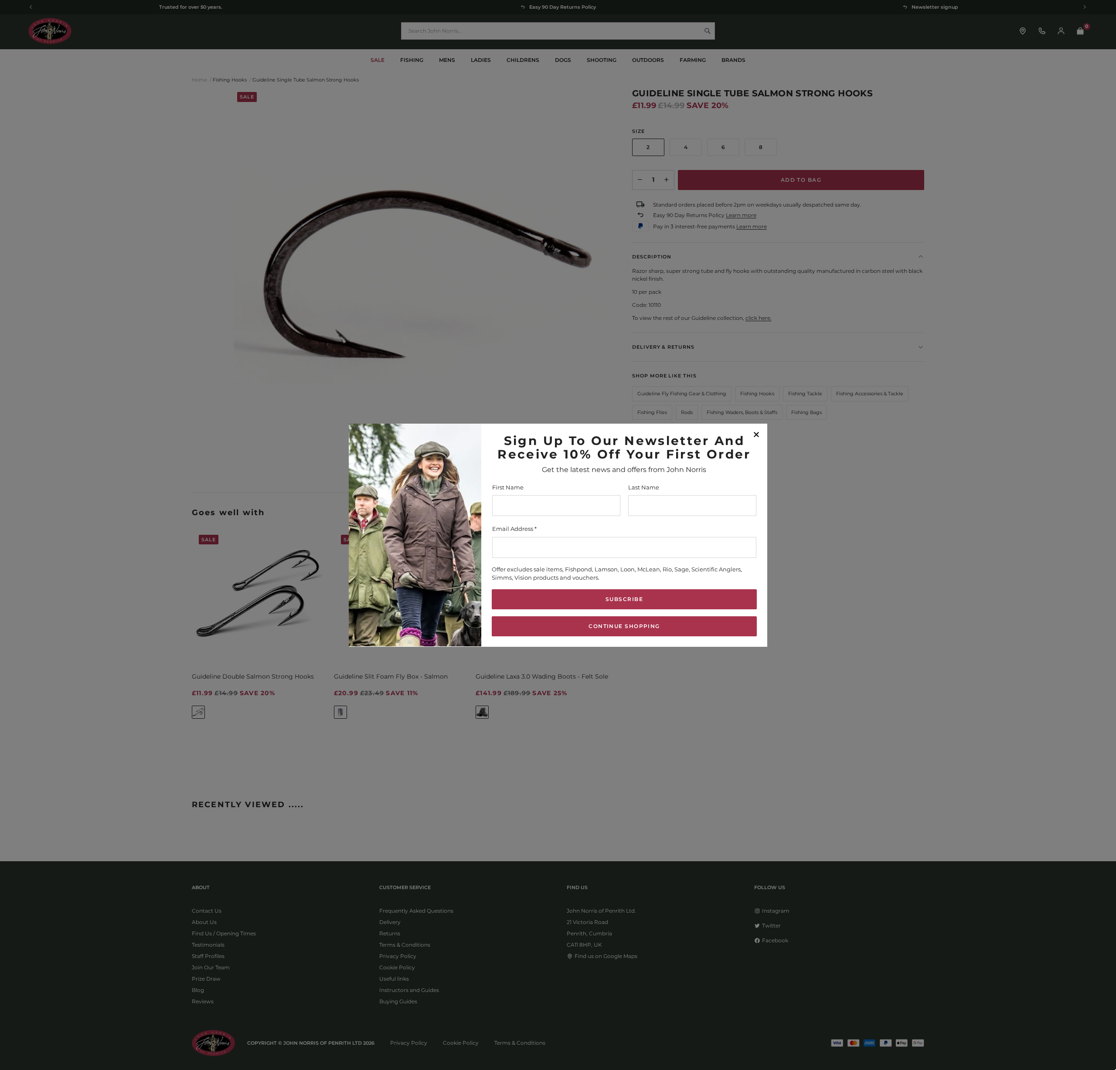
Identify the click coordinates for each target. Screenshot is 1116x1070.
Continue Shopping (624, 625)
